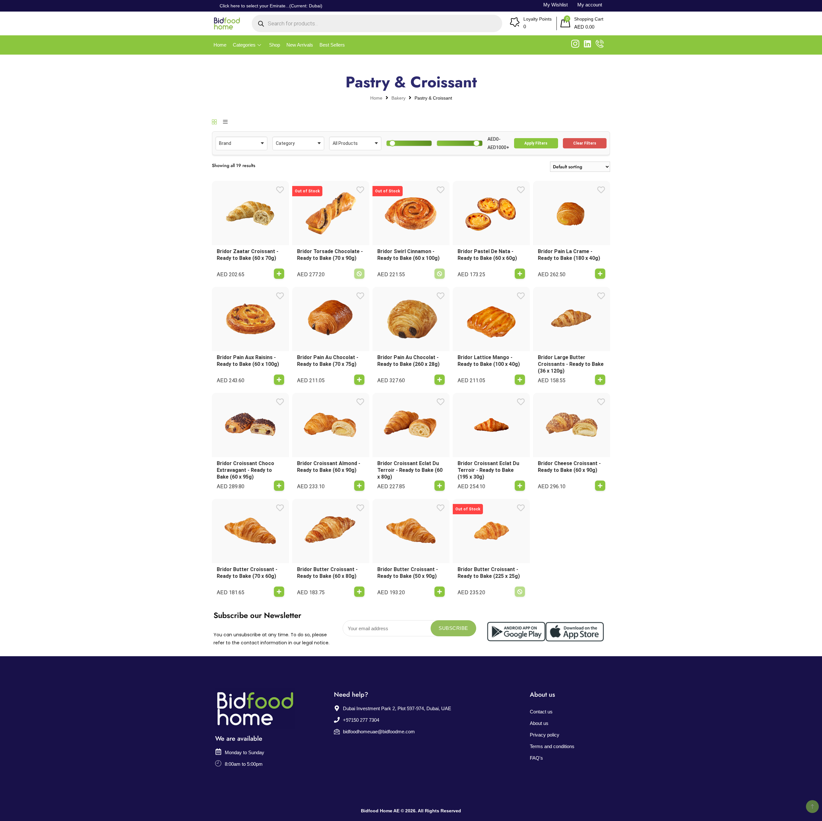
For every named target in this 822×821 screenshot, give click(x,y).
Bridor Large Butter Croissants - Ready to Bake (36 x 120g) (571, 364)
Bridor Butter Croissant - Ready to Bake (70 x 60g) (247, 572)
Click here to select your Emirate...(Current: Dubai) (271, 5)
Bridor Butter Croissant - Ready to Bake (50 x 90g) (407, 572)
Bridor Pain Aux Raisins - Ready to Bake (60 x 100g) (248, 360)
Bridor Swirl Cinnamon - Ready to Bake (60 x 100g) (408, 254)
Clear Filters (584, 143)
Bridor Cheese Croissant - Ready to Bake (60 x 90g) (569, 466)
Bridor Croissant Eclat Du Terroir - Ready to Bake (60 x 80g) (409, 470)
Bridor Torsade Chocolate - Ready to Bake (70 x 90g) (330, 254)
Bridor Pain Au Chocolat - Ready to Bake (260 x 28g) (408, 360)
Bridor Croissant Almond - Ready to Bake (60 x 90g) (328, 466)
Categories (244, 45)
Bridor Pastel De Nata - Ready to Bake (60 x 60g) (487, 254)
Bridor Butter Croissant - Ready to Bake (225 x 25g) (489, 572)
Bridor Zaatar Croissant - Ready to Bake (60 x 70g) (247, 254)
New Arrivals (299, 45)
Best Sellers (332, 45)
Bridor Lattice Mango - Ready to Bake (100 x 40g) (489, 360)
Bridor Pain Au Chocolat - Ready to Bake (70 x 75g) (327, 360)
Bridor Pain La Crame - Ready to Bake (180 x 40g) (569, 254)
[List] (225, 122)
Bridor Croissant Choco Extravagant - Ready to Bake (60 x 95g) (245, 470)
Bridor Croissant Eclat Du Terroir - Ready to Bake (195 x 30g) (488, 470)
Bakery (398, 98)
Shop (274, 45)
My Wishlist (555, 4)
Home (220, 45)
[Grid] (214, 122)
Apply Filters (535, 143)
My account (589, 4)
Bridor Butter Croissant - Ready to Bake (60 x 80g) (327, 572)
